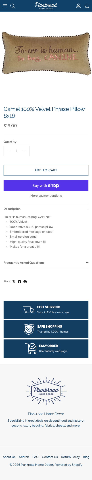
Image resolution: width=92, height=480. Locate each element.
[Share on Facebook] (19, 281)
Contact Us (50, 457)
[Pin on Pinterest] (25, 281)
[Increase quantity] (25, 151)
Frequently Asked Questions (24, 263)
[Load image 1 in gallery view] (46, 57)
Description (12, 209)
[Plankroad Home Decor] (46, 5)
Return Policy (70, 457)
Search (24, 457)
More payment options (46, 196)
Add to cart (46, 170)
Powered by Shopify (68, 465)
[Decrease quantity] (8, 151)
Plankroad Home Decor (37, 465)
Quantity (10, 142)
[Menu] (5, 6)
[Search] (15, 6)
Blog (86, 457)
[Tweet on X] (14, 281)
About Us (9, 457)
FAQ (35, 457)
